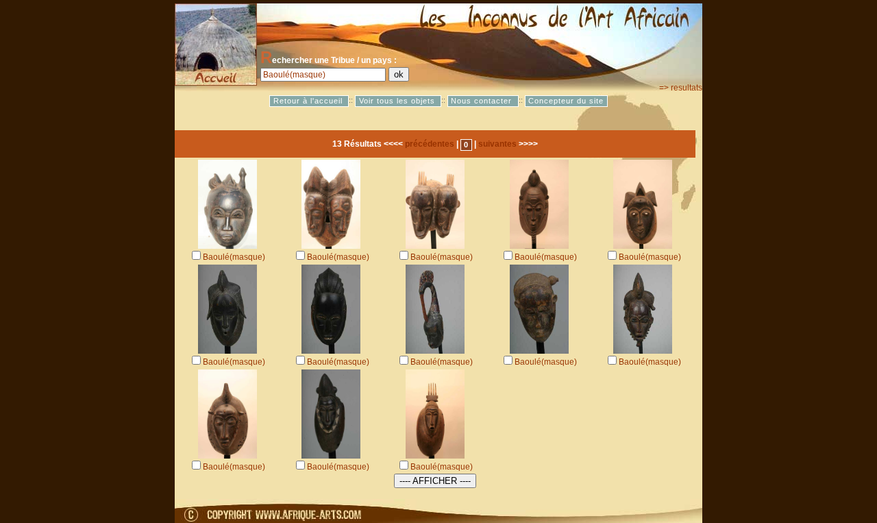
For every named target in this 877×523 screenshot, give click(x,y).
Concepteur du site (566, 101)
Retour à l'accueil (309, 101)
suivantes (497, 144)
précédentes (429, 144)
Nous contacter (483, 101)
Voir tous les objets (398, 101)
